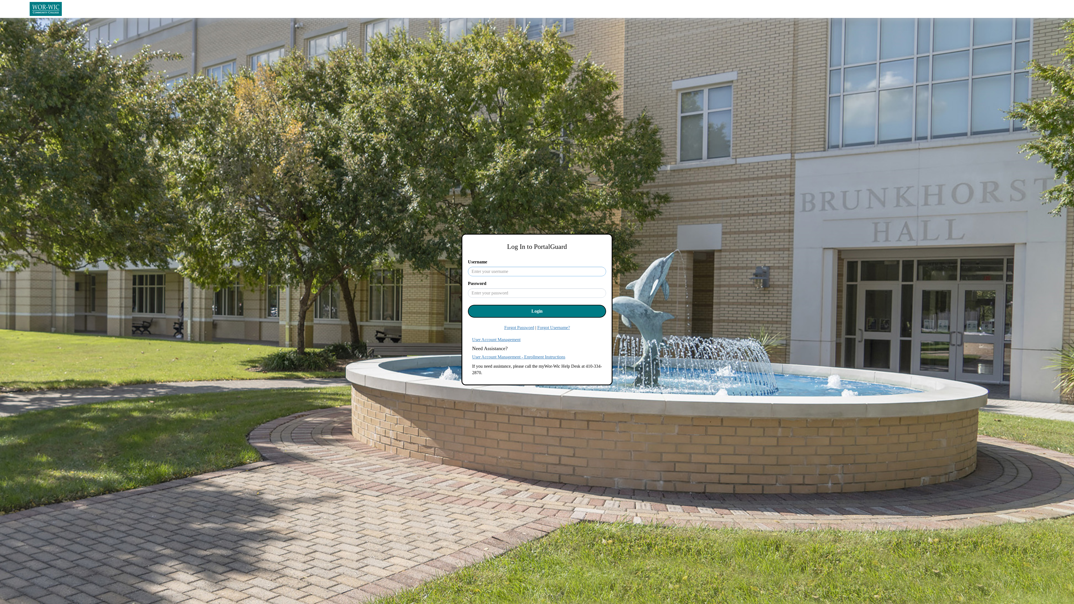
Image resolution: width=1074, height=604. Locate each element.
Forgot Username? (553, 327)
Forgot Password (519, 327)
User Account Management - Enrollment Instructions (518, 357)
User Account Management (496, 339)
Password (477, 283)
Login (537, 311)
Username (477, 261)
